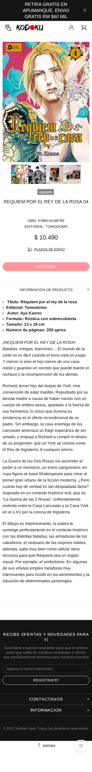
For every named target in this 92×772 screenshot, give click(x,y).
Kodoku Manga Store (29, 27)
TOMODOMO (56, 226)
